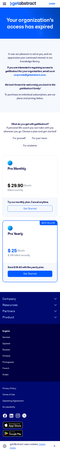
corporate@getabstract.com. (30, 74)
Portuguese (8, 362)
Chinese (6, 356)
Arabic (5, 374)
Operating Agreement (13, 401)
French (5, 368)
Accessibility (8, 407)
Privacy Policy (9, 388)
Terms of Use (8, 394)
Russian (6, 349)
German (6, 337)
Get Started (30, 208)
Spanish (6, 343)
